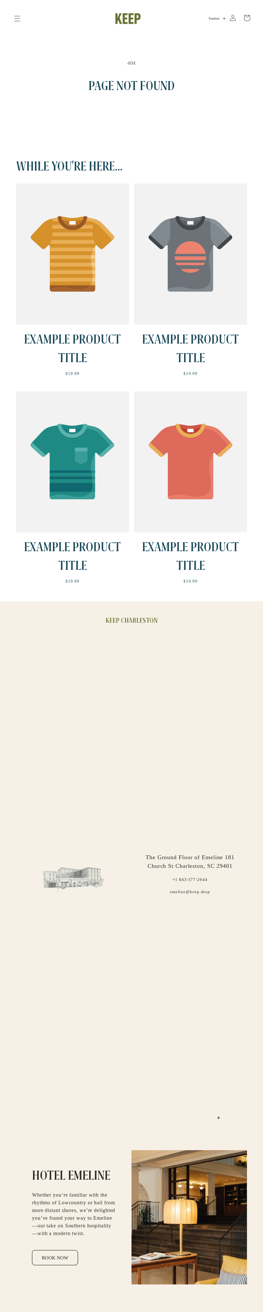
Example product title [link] (72, 348)
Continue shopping (132, 115)
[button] (17, 19)
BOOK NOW (55, 1257)
